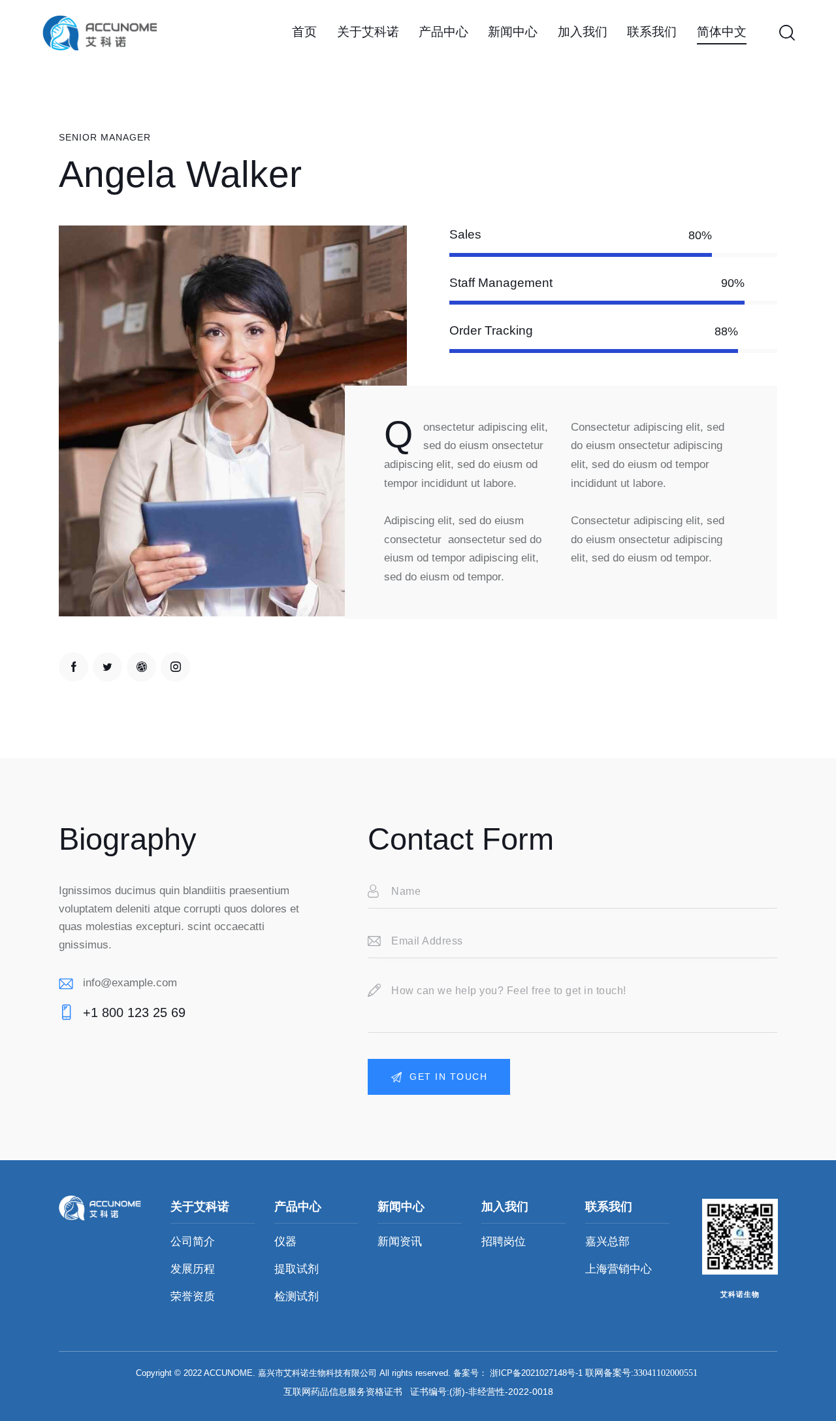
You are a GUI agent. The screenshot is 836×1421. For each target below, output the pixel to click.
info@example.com (130, 983)
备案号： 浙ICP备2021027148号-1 (518, 1373)
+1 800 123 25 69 (134, 1012)
